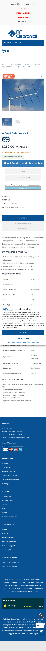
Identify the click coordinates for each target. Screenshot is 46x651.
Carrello (4, 513)
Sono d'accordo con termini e (23, 185)
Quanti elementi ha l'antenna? (13, 390)
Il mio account (6, 496)
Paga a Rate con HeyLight (10, 562)
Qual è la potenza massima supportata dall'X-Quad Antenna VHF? (22, 385)
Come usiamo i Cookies (14, 342)
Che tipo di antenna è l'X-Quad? (13, 395)
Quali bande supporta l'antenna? (14, 392)
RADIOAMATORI (15, 64)
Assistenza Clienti (7, 550)
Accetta (23, 332)
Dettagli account (7, 500)
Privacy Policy (26, 342)
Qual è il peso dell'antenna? (12, 398)
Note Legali (35, 342)
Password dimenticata (9, 517)
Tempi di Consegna (8, 538)
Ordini (3, 509)
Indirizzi (4, 504)
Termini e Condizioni (8, 471)
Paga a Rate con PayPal (10, 566)
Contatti (4, 529)
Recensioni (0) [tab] (23, 228)
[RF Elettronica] (23, 34)
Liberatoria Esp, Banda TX (10, 480)
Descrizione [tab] (23, 218)
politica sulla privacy (34, 185)
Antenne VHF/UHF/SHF (19, 207)
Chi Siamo (5, 463)
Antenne (28, 64)
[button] (41, 77)
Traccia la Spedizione (9, 542)
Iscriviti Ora (23, 188)
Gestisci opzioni (23, 338)
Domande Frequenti (8, 546)
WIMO (9, 200)
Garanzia (5, 533)
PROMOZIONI (23, 17)
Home (4, 64)
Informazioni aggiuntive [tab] (23, 223)
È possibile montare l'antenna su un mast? (17, 401)
